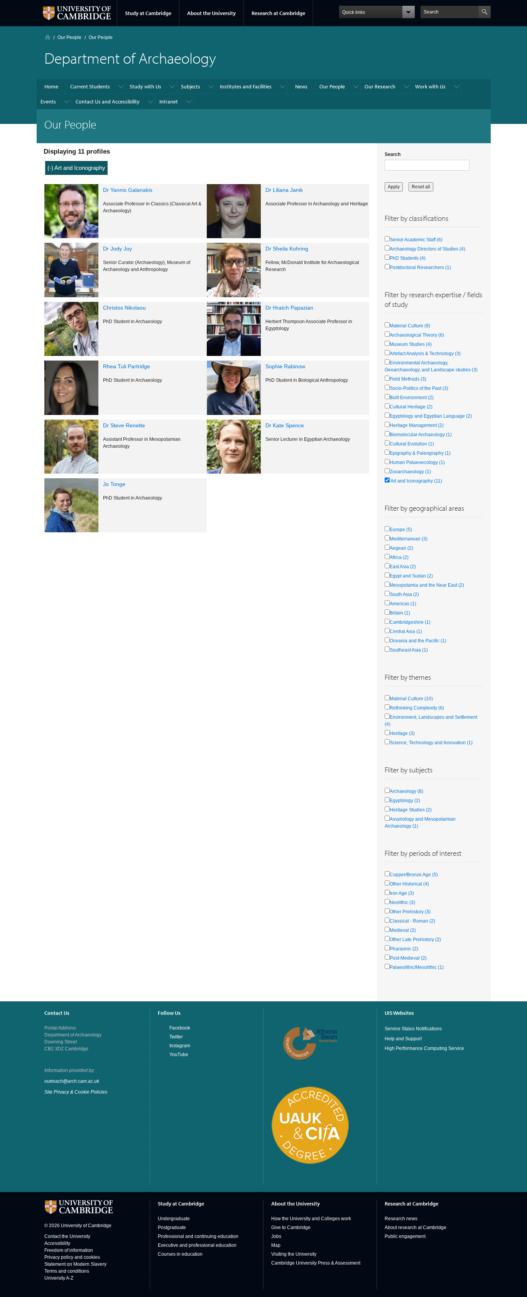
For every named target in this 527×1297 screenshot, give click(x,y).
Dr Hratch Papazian (289, 308)
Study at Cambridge (148, 13)
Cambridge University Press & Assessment (315, 1263)
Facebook (179, 1028)
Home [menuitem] (51, 86)
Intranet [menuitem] (168, 101)
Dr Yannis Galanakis (127, 190)
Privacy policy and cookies (72, 1257)
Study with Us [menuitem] (145, 86)
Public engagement (405, 1236)
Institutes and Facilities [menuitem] (246, 86)
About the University (211, 13)
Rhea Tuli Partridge (126, 366)
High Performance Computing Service (424, 1048)
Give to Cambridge (291, 1227)
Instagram (179, 1045)
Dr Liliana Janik (284, 190)
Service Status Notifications (413, 1028)
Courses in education (180, 1254)
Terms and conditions (66, 1271)
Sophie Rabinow (285, 366)
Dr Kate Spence (284, 425)
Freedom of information (68, 1250)
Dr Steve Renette (124, 425)
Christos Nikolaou (124, 308)
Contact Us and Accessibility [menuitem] (108, 101)
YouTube (178, 1054)
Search (392, 154)
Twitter (176, 1037)
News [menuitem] (301, 86)
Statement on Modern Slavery (75, 1264)
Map (275, 1245)
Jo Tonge (114, 484)
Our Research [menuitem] (380, 86)
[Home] (47, 37)
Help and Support (403, 1038)
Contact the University (67, 1236)
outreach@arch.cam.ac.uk (71, 1081)
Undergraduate (174, 1218)
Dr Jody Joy (117, 249)
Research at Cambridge (278, 13)
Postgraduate (172, 1227)
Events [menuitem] (48, 101)
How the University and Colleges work (311, 1218)
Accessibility (57, 1243)
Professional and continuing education (198, 1236)
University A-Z (58, 1278)
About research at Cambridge (415, 1227)
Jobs (276, 1236)
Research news (401, 1218)
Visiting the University (293, 1254)
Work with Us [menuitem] (430, 86)
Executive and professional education (197, 1245)
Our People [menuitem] (332, 86)
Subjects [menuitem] (190, 86)
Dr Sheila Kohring (286, 249)
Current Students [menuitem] (90, 86)
